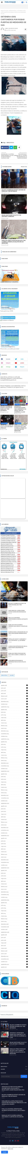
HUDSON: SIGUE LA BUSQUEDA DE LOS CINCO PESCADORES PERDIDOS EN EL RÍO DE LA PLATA (18, 633)
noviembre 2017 (14, 959)
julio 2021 (14, 841)
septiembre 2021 (14, 835)
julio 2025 (14, 712)
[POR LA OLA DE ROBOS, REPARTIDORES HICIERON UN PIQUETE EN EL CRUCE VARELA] (3, 619)
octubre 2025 (14, 704)
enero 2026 (14, 698)
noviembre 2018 (14, 926)
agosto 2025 (14, 709)
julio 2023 (14, 776)
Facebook (5, 147)
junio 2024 (14, 747)
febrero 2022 (14, 822)
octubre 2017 (14, 961)
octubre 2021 (14, 833)
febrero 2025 (14, 725)
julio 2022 (14, 808)
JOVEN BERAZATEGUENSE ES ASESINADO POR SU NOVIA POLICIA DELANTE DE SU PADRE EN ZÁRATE (17, 662)
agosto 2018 (14, 934)
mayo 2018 (14, 942)
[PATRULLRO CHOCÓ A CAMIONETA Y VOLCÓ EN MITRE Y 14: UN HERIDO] (3, 641)
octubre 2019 (14, 897)
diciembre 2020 (14, 859)
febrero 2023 (14, 790)
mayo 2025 (14, 717)
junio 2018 (14, 940)
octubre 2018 (14, 929)
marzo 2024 (14, 755)
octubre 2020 (14, 865)
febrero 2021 (14, 854)
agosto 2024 (14, 741)
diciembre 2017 (14, 956)
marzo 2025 (14, 722)
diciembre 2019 (14, 892)
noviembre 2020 (14, 862)
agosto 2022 (14, 806)
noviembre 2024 (14, 733)
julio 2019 (14, 905)
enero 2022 (14, 824)
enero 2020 (14, 889)
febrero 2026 (14, 696)
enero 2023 (14, 792)
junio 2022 (14, 811)
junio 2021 (14, 843)
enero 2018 (14, 953)
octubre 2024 (14, 736)
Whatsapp (15, 147)
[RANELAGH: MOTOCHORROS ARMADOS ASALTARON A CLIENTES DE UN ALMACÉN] (3, 627)
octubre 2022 (14, 800)
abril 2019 (14, 913)
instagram (8, 363)
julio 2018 (14, 937)
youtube (22, 363)
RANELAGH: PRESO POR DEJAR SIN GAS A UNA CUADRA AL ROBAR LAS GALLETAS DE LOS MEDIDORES (14, 242)
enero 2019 (14, 921)
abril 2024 (14, 752)
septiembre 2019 (14, 900)
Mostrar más (24, 166)
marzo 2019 (14, 916)
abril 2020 (14, 881)
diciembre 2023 (14, 763)
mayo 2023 (14, 782)
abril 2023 (14, 784)
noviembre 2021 (14, 830)
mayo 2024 (14, 749)
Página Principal (4, 10)
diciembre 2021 (14, 827)
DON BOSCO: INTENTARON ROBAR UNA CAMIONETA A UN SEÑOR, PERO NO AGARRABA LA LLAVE (20, 409)
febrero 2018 (14, 951)
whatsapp (8, 366)
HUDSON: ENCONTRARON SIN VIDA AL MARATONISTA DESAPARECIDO (17, 647)
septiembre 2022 (14, 803)
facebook (8, 359)
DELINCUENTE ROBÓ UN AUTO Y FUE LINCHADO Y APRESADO (11, 216)
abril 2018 (14, 945)
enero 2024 (14, 760)
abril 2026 (14, 693)
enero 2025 (14, 728)
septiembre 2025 (14, 706)
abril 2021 (14, 849)
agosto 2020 (14, 870)
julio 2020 (14, 873)
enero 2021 (14, 857)
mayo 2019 (14, 910)
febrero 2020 (14, 886)
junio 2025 (14, 714)
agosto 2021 (14, 838)
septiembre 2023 (14, 771)
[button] (26, 2)
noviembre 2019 (14, 894)
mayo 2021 (14, 846)
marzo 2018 (14, 948)
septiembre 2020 (14, 867)
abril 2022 (14, 816)
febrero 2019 (14, 918)
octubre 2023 (14, 768)
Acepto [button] (4, 1152)
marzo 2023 (14, 787)
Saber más (10, 1148)
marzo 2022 (14, 819)
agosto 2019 (14, 902)
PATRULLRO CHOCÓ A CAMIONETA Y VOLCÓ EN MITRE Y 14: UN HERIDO (17, 639)
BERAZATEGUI (12, 10)
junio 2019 (14, 908)
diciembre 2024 (14, 731)
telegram (22, 366)
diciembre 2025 (14, 701)
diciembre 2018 (14, 924)
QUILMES (12, 675)
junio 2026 (14, 690)
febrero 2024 (14, 757)
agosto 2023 (14, 773)
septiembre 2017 (14, 964)
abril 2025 (14, 720)
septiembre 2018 (14, 932)
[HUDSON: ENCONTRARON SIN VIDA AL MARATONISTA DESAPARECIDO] (3, 648)
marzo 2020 (14, 883)
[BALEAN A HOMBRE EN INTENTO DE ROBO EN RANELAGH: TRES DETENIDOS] (3, 605)
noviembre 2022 (14, 798)
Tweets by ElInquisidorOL (6, 1014)
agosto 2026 (14, 685)
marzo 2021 (14, 851)
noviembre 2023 (14, 765)
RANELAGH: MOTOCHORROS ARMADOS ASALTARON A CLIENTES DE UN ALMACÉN (17, 626)
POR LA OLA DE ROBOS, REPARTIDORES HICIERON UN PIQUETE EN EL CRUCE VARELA (18, 619)
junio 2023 (14, 779)
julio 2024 (14, 744)
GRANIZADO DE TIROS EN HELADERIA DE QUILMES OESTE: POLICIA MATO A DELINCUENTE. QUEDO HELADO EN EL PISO (13, 1088)
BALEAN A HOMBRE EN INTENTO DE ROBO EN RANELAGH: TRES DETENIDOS (13, 190)
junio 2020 (14, 875)
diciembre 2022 (14, 795)
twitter (22, 359)
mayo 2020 (14, 878)
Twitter (11, 147)
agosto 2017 (14, 967)
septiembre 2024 (14, 739)
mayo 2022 (14, 814)
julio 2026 (14, 688)
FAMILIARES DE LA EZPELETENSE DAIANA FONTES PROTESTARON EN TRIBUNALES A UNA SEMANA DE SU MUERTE (17, 612)
